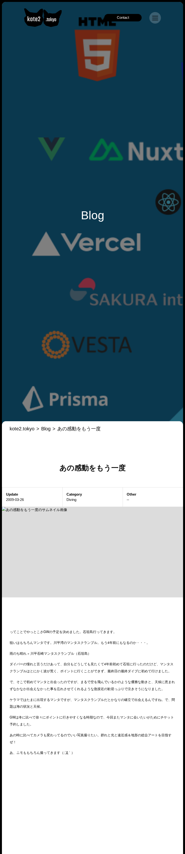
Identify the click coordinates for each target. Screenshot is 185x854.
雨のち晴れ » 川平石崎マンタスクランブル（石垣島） (50, 653)
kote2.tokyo (22, 428)
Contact (123, 17)
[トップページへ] (43, 17)
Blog (46, 428)
